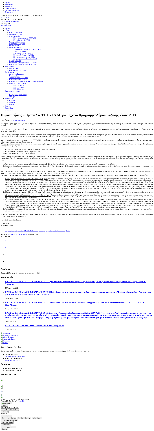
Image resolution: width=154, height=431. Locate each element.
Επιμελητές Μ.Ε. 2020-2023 (22, 53)
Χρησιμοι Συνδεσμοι (12, 10)
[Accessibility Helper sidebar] (6, 403)
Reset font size (13, 409)
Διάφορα (12, 97)
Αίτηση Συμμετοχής (20, 51)
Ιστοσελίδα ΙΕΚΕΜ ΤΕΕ (16, 395)
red (23, 418)
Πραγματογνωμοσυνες (12, 91)
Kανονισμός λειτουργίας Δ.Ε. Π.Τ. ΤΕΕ (22, 64)
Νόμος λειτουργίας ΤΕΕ (21, 40)
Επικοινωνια (9, 12)
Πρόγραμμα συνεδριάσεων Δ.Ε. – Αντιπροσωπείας (26, 81)
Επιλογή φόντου (7, 416)
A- (2, 409)
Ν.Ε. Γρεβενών (18, 85)
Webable (21, 401)
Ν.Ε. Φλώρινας (18, 89)
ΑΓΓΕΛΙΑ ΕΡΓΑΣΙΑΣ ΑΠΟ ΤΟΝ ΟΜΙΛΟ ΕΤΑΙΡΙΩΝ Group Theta (34, 326)
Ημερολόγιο (9, 4)
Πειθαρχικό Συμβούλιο (17, 42)
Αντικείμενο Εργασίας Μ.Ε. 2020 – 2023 (27, 49)
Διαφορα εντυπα (10, 8)
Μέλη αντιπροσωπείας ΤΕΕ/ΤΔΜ (24, 38)
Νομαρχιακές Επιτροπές (17, 44)
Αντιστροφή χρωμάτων (8, 427)
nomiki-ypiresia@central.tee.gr (15, 356)
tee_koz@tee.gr (6, 25)
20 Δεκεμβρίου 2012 (19, 120)
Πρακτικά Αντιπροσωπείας (18, 80)
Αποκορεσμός (6, 424)
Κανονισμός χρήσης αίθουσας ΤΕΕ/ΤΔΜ (23, 63)
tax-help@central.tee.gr (12, 360)
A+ (6, 409)
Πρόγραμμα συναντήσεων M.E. (24, 57)
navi (39, 418)
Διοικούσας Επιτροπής (16, 74)
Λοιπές (11, 104)
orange (28, 418)
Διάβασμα (5, 412)
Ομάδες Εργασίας (15, 61)
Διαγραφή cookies (7, 422)
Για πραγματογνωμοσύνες (18, 95)
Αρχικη (7, 2)
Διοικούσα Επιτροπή (16, 34)
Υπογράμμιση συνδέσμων (9, 420)
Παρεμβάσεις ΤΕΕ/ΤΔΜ (17, 70)
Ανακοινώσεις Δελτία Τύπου (17, 234)
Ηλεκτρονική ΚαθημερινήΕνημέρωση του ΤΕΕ (11, 381)
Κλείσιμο (4, 405)
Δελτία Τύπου (13, 68)
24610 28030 (14, 21)
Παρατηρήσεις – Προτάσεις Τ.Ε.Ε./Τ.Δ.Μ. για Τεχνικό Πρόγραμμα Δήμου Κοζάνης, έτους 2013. (37, 231)
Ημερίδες (12, 100)
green (14, 418)
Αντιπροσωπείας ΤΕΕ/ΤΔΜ (18, 78)
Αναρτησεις (9, 6)
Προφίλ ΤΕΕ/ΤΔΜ (15, 32)
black (3, 418)
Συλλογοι (8, 106)
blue (19, 418)
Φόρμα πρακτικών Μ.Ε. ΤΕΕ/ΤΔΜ (25, 59)
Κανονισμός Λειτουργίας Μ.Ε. (23, 55)
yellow (34, 418)
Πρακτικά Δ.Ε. (14, 76)
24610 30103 (5, 21)
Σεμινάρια (12, 102)
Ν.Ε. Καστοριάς (18, 87)
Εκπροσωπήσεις (14, 46)
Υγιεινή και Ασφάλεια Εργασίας (16, 391)
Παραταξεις (9, 108)
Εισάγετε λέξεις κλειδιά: (9, 273)
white (8, 418)
